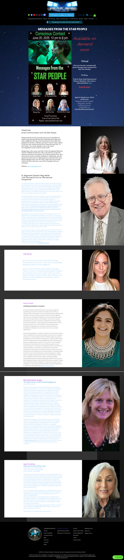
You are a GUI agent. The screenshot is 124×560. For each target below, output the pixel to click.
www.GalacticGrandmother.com (42, 511)
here (90, 83)
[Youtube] (34, 15)
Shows (45, 531)
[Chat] (83, 15)
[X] (37, 15)
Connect (46, 540)
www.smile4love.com (30, 440)
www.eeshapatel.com (56, 364)
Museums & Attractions (62, 533)
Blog (45, 537)
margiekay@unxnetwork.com (84, 109)
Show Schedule (48, 533)
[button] (94, 15)
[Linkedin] (42, 15)
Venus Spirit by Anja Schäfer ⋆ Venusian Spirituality (45, 206)
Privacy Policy (77, 540)
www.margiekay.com (34, 166)
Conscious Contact (62, 528)
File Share (75, 535)
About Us (87, 531)
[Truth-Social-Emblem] (44, 15)
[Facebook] (31, 15)
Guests (75, 528)
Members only (88, 528)
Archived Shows (48, 535)
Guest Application (78, 533)
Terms (75, 537)
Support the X (88, 533)
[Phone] (47, 22)
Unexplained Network (49, 528)
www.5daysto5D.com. (48, 365)
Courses (46, 542)
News (45, 544)
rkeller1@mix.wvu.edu (43, 243)
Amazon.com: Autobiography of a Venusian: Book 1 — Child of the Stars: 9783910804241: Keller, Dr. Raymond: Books (41, 210)
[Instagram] (39, 15)
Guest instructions (78, 531)
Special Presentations (62, 531)
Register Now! (84, 87)
